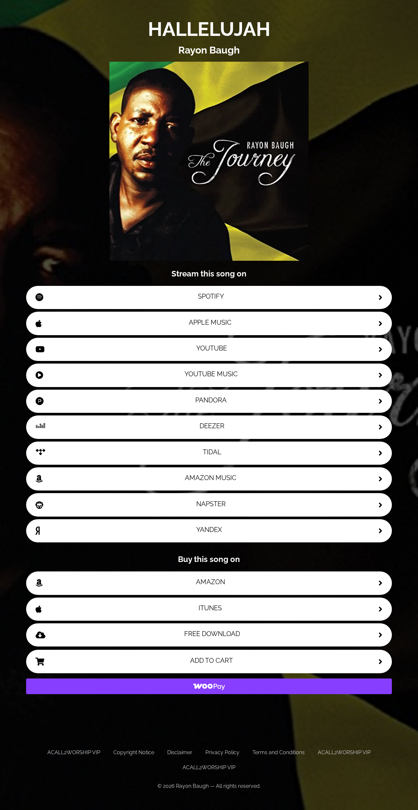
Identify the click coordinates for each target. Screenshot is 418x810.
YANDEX (209, 530)
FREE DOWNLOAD (212, 634)
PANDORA (211, 400)
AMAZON (210, 582)
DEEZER (212, 426)
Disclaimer (179, 752)
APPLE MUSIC (210, 322)
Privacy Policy (222, 752)
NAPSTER (211, 504)
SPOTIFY (211, 296)
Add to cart (211, 660)
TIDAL (212, 452)
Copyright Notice (133, 752)
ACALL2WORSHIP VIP (73, 752)
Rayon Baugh (209, 50)
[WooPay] (209, 686)
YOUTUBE (211, 348)
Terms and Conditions (278, 752)
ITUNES (210, 608)
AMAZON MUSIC (210, 478)
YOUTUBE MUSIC (211, 374)
